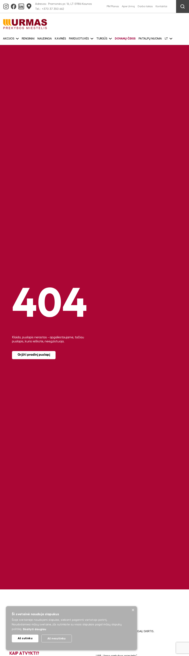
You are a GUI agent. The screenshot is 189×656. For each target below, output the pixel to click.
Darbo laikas (145, 6)
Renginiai (28, 38)
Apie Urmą (128, 6)
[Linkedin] (21, 5)
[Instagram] (6, 5)
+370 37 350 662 (53, 8)
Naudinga (44, 38)
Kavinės (60, 38)
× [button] (132, 610)
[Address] (29, 5)
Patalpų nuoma (150, 38)
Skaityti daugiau (34, 629)
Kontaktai (161, 6)
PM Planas (113, 6)
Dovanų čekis (125, 38)
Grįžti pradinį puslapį (34, 354)
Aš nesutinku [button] (56, 638)
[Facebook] (14, 5)
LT (166, 38)
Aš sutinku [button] (25, 638)
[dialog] (71, 628)
